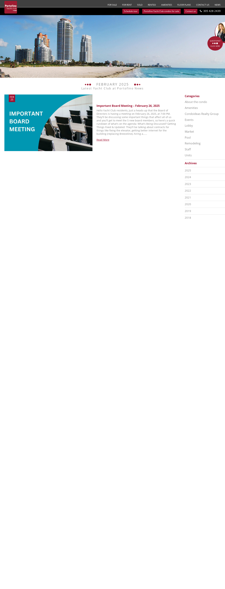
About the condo (196, 102)
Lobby (189, 126)
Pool (188, 137)
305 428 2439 (212, 11)
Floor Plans (184, 4)
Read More (103, 139)
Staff (188, 149)
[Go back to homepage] (10, 7)
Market (189, 132)
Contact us (202, 4)
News (218, 4)
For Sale (112, 4)
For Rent (127, 4)
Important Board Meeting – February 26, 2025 (128, 106)
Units (188, 155)
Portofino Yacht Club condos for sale (161, 11)
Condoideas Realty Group (202, 114)
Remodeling (193, 143)
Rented (152, 4)
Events (189, 120)
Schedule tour (130, 11)
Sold (140, 4)
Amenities (166, 4)
